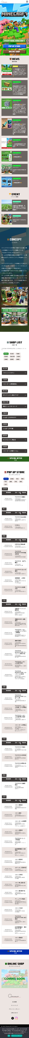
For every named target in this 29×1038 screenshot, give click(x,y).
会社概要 (14, 1002)
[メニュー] (27, 2)
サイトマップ (14, 1005)
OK (9, 1035)
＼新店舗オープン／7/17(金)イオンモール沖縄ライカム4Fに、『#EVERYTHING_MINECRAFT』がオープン (19, 71)
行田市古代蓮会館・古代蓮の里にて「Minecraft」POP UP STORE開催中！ (19, 208)
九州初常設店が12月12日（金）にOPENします (19, 145)
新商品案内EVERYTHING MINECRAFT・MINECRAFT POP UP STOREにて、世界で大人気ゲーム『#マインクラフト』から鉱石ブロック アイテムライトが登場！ (19, 109)
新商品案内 (17, 157)
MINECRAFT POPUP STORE (19, 220)
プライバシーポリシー (14, 1009)
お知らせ (15, 66)
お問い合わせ (14, 1012)
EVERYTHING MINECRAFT (19, 170)
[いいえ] (27, 1032)
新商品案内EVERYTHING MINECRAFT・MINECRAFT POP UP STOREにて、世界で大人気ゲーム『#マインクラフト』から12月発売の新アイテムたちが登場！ (19, 129)
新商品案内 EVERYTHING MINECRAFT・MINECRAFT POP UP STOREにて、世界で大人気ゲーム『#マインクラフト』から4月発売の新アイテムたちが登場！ (19, 90)
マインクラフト (16, 82)
